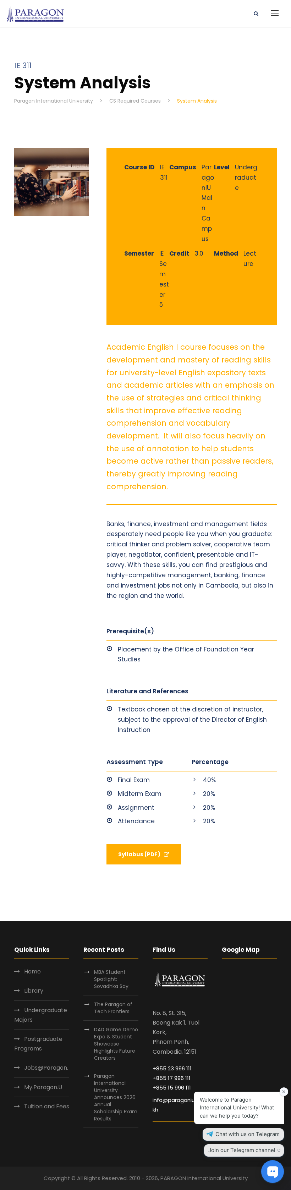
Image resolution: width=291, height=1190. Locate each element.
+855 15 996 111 (172, 1087)
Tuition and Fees (46, 1106)
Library (33, 991)
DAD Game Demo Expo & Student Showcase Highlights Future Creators (116, 1043)
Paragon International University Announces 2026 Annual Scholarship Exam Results (115, 1097)
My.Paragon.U (43, 1087)
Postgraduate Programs (38, 1044)
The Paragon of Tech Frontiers (113, 1008)
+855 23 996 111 (172, 1068)
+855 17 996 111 (172, 1078)
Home (32, 971)
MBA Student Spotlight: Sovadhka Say (111, 979)
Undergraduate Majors (40, 1015)
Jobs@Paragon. (46, 1068)
